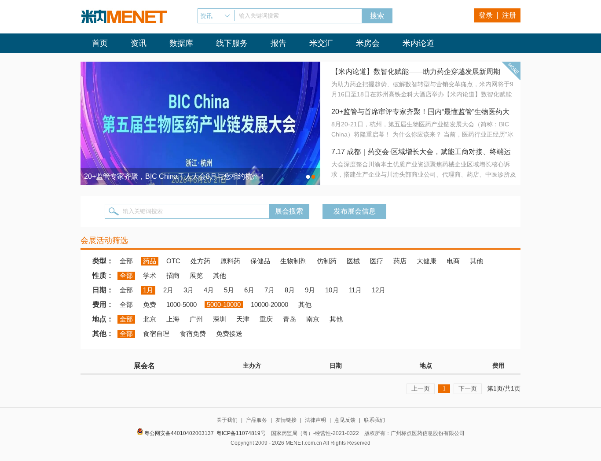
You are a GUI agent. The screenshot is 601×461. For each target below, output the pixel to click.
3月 (188, 290)
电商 (453, 261)
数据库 (181, 43)
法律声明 (315, 420)
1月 (148, 290)
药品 (149, 261)
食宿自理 (156, 333)
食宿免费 (193, 333)
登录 (486, 15)
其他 (476, 261)
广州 (196, 319)
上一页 (420, 388)
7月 (269, 290)
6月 (249, 290)
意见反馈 (344, 420)
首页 (100, 43)
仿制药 (327, 261)
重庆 (266, 319)
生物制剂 (293, 261)
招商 (173, 275)
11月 (355, 290)
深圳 (219, 319)
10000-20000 (269, 304)
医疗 (376, 261)
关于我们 (227, 420)
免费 (149, 304)
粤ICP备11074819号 (241, 433)
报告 (278, 43)
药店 (400, 261)
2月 (168, 290)
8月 (290, 290)
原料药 (230, 261)
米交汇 (321, 43)
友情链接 (286, 420)
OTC (173, 261)
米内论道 (418, 43)
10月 (332, 290)
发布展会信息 (354, 211)
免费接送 (229, 333)
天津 (242, 319)
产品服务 (256, 420)
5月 (229, 290)
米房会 (368, 43)
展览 (196, 275)
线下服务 (232, 43)
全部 (126, 261)
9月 (310, 290)
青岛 (289, 319)
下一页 (467, 388)
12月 (378, 290)
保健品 (260, 261)
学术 (149, 275)
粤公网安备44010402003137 (179, 433)
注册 (509, 15)
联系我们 (374, 420)
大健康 (426, 261)
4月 (209, 290)
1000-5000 (181, 304)
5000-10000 (224, 304)
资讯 (139, 43)
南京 (312, 319)
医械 (353, 261)
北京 (149, 319)
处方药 (200, 261)
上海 (173, 319)
